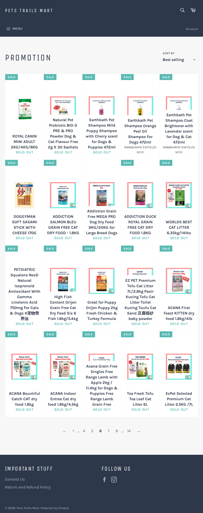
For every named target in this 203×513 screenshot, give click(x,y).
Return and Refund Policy (28, 487)
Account (192, 29)
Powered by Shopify (55, 508)
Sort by (169, 53)
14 (129, 430)
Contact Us (15, 479)
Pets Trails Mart (29, 10)
